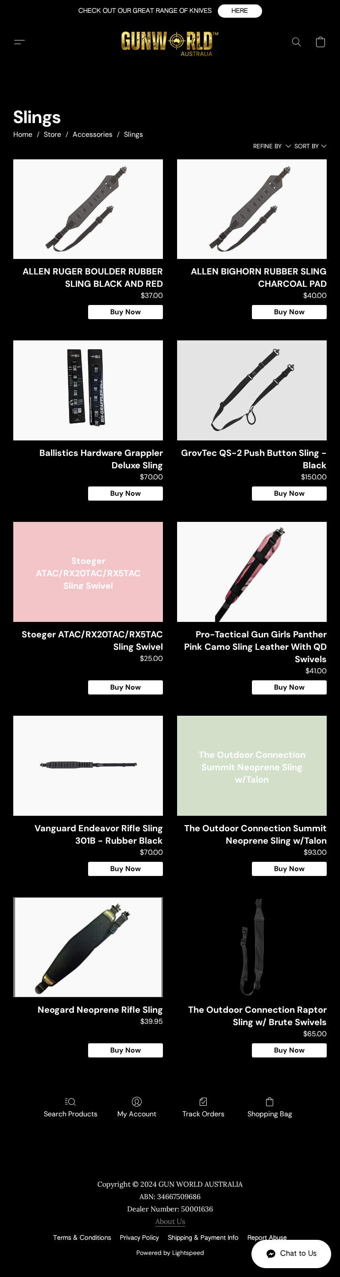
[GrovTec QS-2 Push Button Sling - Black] (252, 390)
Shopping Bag (269, 1114)
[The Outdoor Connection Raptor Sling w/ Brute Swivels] (252, 947)
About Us (170, 1221)
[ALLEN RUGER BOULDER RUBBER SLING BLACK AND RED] (88, 209)
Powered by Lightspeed (170, 1253)
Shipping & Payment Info (203, 1238)
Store (52, 134)
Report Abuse (267, 1238)
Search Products (70, 1114)
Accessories (92, 134)
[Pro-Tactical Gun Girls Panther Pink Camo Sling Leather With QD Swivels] (252, 571)
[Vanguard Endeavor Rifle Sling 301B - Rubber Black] (88, 765)
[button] (240, 11)
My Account (136, 1114)
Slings (133, 134)
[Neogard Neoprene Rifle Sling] (88, 947)
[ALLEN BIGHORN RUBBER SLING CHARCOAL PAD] (252, 209)
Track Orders (203, 1114)
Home (22, 134)
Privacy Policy (139, 1238)
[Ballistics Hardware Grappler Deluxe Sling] (88, 390)
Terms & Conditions (82, 1238)
